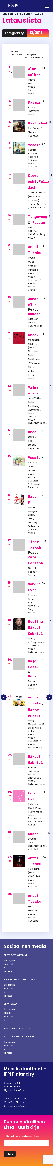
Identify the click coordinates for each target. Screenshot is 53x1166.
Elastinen (33, 351)
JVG (30, 363)
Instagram (9, 960)
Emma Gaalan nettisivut (17, 1028)
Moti (32, 676)
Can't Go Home (37, 192)
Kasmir (34, 102)
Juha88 (32, 398)
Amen (31, 107)
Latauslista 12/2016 (4, 697)
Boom (31, 681)
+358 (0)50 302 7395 (15, 1098)
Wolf (30, 227)
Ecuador (33, 838)
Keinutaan (34, 869)
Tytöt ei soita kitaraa (32, 466)
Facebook (9, 964)
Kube (37, 363)
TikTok (7, 1012)
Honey (31, 638)
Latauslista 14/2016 (49, 697)
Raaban (38, 222)
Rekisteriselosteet (14, 1105)
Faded (31, 79)
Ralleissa (33, 804)
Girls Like (33, 568)
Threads (8, 971)
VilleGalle (33, 876)
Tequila (32, 150)
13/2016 (36, 32)
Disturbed (37, 123)
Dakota (34, 314)
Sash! (33, 833)
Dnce (32, 432)
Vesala (34, 144)
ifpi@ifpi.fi (11, 1102)
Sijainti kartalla (14, 1090)
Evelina (35, 621)
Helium (32, 767)
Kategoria (12, 33)
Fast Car (33, 319)
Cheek (33, 334)
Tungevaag (37, 216)
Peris (38, 808)
